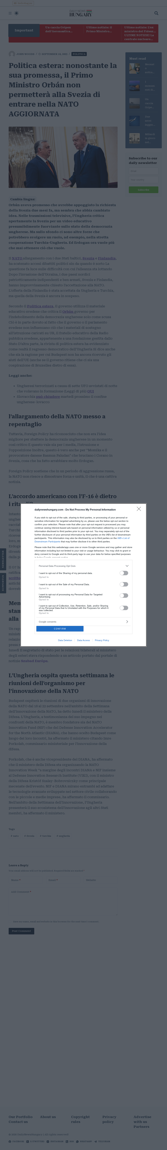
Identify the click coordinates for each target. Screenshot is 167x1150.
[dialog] (83, 575)
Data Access (83, 640)
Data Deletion (65, 640)
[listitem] (83, 566)
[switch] (124, 573)
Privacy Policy (102, 640)
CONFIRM (60, 629)
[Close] (140, 510)
